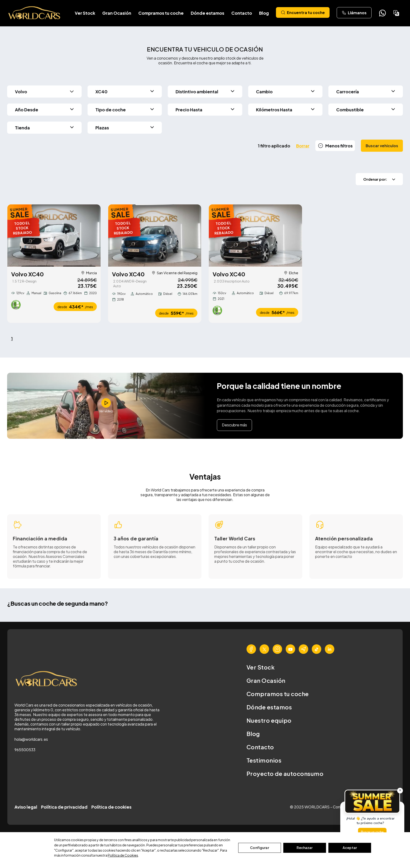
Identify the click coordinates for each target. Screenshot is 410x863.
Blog (264, 13)
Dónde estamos (207, 13)
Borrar (302, 145)
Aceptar (350, 847)
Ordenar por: (375, 179)
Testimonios (264, 760)
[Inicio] (34, 13)
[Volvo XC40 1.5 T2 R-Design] (54, 235)
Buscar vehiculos (382, 145)
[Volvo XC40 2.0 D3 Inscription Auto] (255, 235)
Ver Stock (85, 13)
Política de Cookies (123, 855)
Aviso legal (25, 807)
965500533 (24, 749)
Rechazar (304, 847)
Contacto (241, 13)
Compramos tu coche (161, 13)
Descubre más (234, 424)
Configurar (259, 847)
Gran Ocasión (116, 13)
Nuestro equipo (269, 720)
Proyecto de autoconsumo (285, 773)
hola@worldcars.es (31, 739)
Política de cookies (111, 807)
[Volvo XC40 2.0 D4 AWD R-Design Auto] (154, 235)
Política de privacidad (64, 807)
